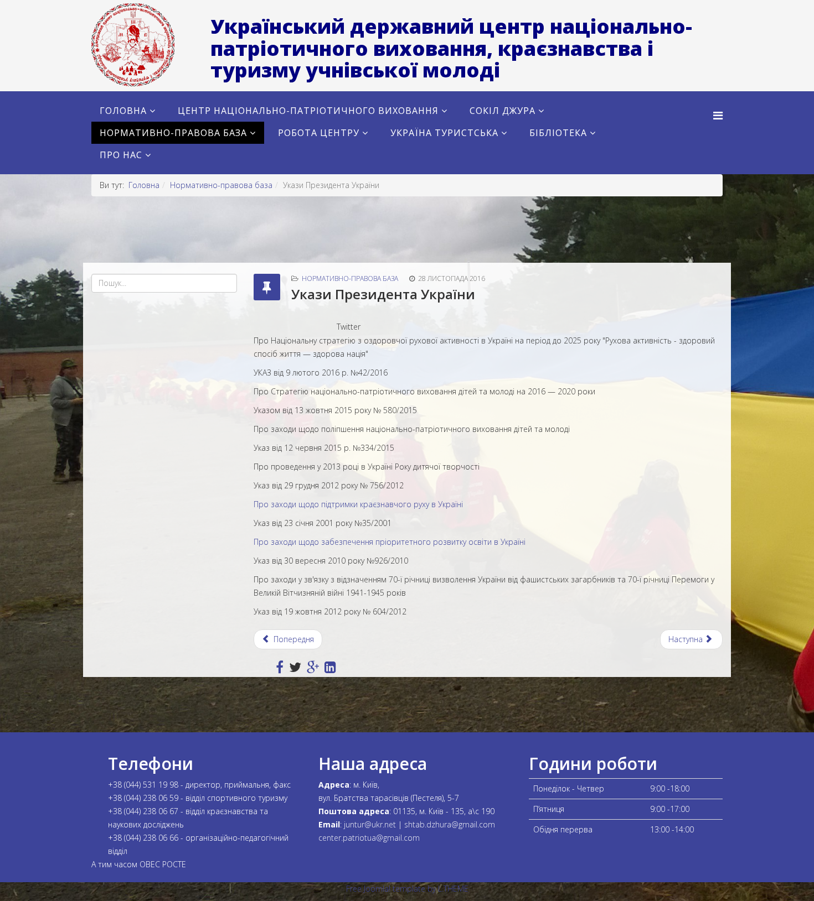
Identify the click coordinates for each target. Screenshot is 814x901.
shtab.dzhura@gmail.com (449, 824)
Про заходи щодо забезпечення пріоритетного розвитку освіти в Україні (390, 542)
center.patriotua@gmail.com (369, 837)
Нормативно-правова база (173, 133)
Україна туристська (444, 133)
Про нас (121, 155)
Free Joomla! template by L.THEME (407, 888)
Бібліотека (558, 133)
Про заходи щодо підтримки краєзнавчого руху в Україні (358, 504)
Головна (123, 111)
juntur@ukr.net (370, 824)
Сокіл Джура (502, 111)
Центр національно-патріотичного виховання (308, 111)
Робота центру (318, 133)
